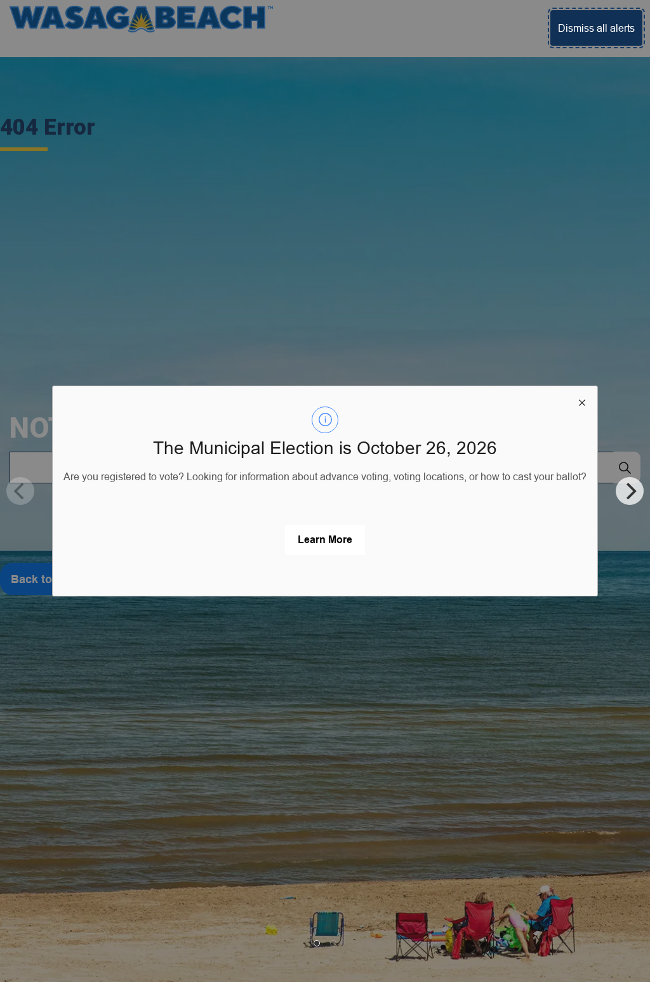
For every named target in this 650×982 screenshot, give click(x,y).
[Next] (630, 491)
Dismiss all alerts (596, 28)
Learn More (325, 540)
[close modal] (582, 401)
